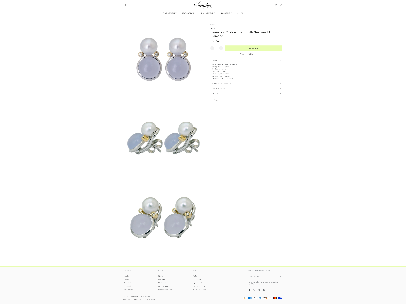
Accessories (128, 289)
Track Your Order (199, 286)
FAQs (195, 276)
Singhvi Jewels (134, 296)
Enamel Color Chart (165, 289)
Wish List (127, 283)
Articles (126, 276)
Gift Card (127, 286)
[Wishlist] (276, 5)
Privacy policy (138, 299)
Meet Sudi (162, 283)
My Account (197, 283)
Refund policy (127, 299)
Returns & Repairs (199, 289)
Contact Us (197, 279)
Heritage (161, 279)
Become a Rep (163, 286)
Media (160, 276)
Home (212, 24)
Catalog (126, 279)
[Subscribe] (281, 276)
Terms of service (150, 299)
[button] (125, 5)
